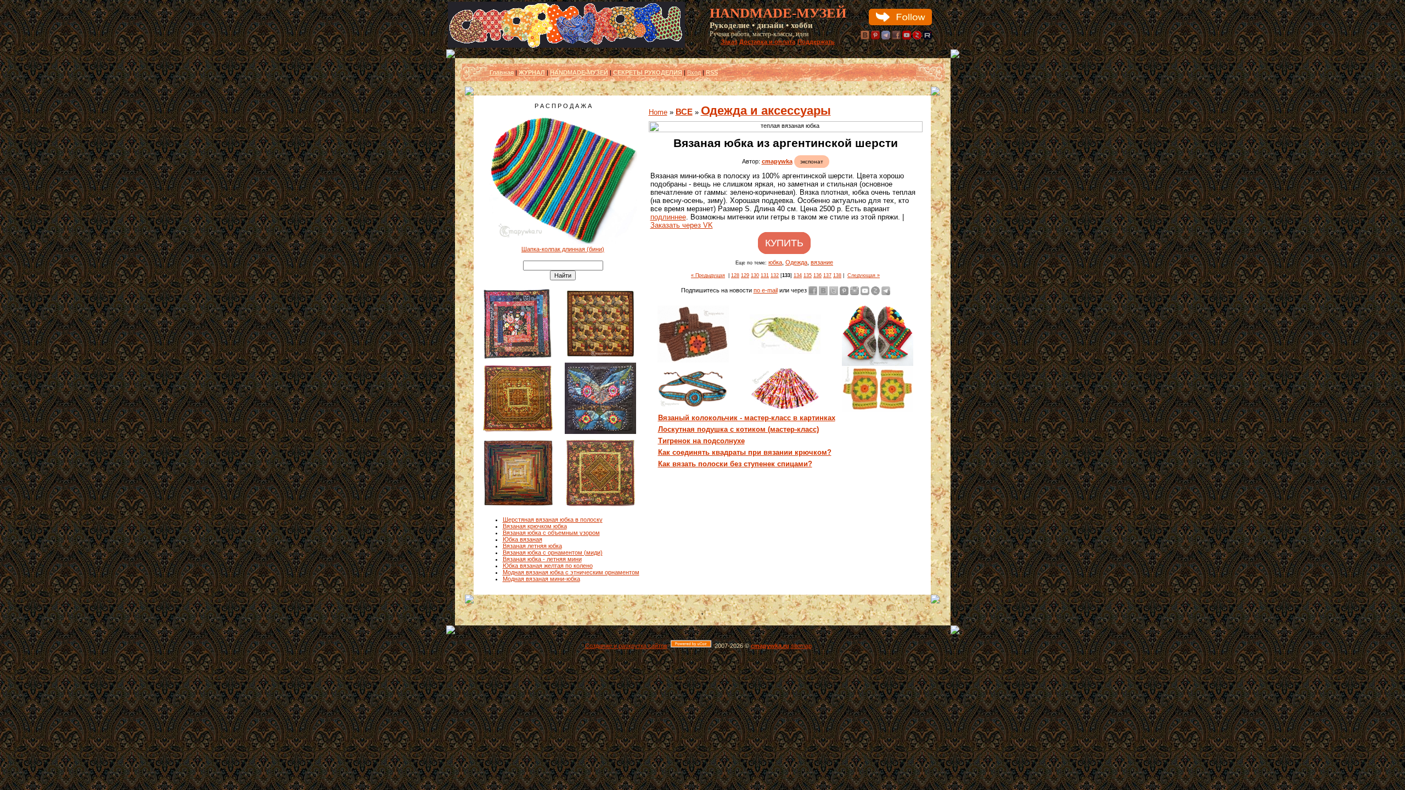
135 (807, 275)
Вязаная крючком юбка (535, 526)
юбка (775, 262)
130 (755, 275)
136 (817, 275)
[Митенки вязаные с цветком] (693, 360)
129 (745, 275)
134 (798, 275)
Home (658, 112)
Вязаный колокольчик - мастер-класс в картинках (746, 418)
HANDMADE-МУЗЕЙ (579, 72)
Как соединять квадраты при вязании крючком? (744, 452)
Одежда (796, 262)
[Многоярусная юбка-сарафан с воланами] (785, 408)
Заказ (729, 41)
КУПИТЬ (784, 243)
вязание (822, 262)
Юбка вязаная (522, 539)
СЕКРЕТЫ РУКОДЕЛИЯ (647, 72)
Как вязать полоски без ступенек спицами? (735, 464)
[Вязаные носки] (877, 363)
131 (765, 275)
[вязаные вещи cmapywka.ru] (786, 126)
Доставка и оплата (767, 41)
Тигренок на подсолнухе (701, 441)
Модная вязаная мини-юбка (541, 578)
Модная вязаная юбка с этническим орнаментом (571, 572)
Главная (502, 72)
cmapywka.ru (770, 645)
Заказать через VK (681, 225)
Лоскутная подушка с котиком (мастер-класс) (738, 429)
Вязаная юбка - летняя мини (542, 559)
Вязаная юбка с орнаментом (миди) (553, 552)
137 (827, 275)
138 (837, 275)
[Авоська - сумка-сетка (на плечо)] (785, 351)
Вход (694, 72)
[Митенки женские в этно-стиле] (877, 410)
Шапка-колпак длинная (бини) (562, 249)
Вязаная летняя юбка (532, 546)
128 (735, 275)
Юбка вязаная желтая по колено (548, 565)
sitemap (801, 645)
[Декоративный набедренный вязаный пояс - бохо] (693, 406)
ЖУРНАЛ (532, 72)
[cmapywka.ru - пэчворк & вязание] (566, 45)
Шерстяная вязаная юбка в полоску (553, 519)
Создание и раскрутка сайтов (626, 645)
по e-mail (766, 290)
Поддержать (816, 41)
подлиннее (668, 217)
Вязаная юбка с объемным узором (551, 532)
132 (775, 275)
